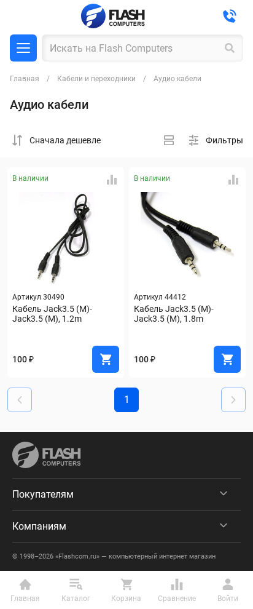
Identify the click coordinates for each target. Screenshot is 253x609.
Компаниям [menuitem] (39, 526)
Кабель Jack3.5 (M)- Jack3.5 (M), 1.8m (175, 314)
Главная (24, 78)
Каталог (23, 48)
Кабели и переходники (96, 78)
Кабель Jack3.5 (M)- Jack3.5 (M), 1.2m (53, 314)
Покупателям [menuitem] (43, 494)
